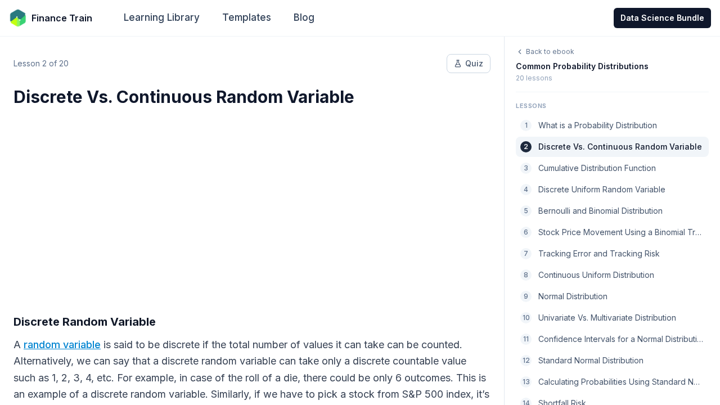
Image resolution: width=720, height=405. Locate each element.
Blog (304, 17)
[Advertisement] (252, 203)
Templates (246, 17)
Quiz (474, 63)
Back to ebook (550, 51)
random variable (62, 344)
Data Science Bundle (662, 17)
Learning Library (162, 17)
